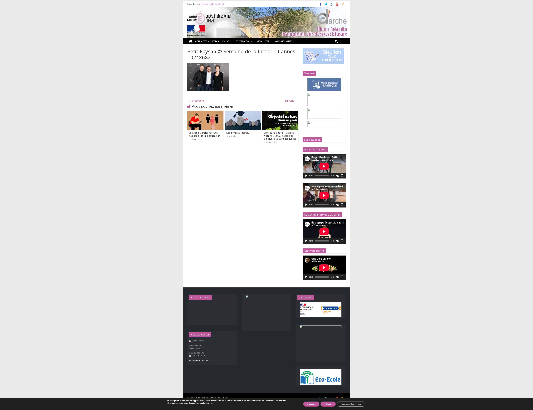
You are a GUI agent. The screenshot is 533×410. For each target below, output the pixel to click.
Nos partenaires (283, 41)
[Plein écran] (342, 175)
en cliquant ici (206, 403)
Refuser (328, 404)
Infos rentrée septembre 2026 (210, 5)
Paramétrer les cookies (351, 404)
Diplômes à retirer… (238, 132)
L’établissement (220, 41)
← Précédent (196, 100)
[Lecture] (306, 175)
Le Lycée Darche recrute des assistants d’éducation (204, 134)
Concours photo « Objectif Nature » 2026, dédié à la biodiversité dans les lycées (280, 135)
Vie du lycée (263, 41)
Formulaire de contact (201, 360)
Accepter (311, 404)
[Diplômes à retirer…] (243, 112)
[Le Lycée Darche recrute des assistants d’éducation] (205, 112)
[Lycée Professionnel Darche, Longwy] (266, 8)
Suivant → (291, 100)
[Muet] (337, 175)
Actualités (201, 41)
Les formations (243, 41)
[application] (324, 166)
